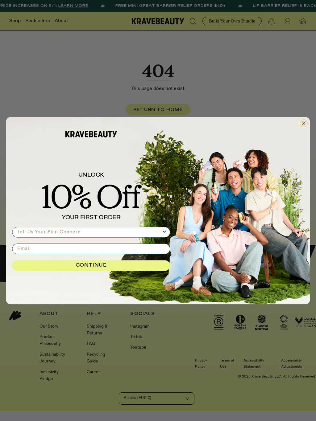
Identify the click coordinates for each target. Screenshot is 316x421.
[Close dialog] (304, 123)
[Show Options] (164, 232)
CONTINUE (91, 265)
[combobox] (89, 232)
